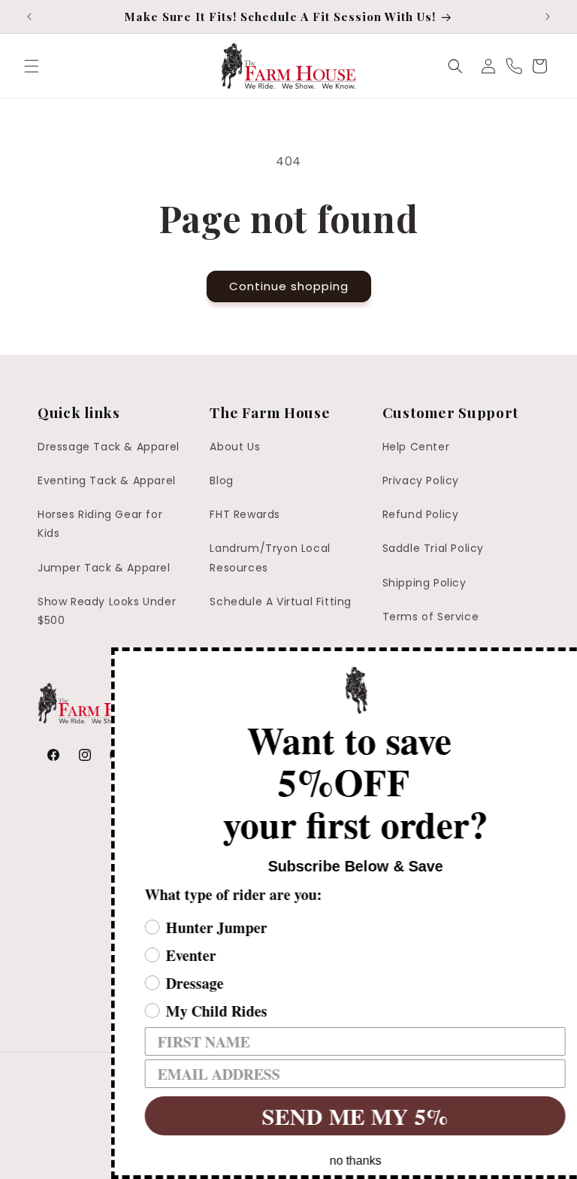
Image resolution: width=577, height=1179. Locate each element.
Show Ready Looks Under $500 (107, 611)
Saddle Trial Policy (433, 548)
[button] (31, 66)
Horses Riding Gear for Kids (100, 524)
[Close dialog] (563, 660)
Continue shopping (289, 286)
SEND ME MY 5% (333, 1115)
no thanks (333, 1160)
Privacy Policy (420, 480)
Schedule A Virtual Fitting (281, 601)
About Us (235, 446)
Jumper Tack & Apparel (104, 567)
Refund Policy (420, 514)
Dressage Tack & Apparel (109, 446)
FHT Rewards (245, 514)
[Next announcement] (547, 16)
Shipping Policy (424, 582)
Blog (221, 480)
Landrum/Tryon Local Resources (270, 557)
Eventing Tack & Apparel (107, 480)
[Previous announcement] (29, 16)
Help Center (416, 446)
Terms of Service (430, 616)
